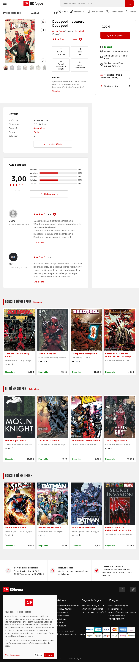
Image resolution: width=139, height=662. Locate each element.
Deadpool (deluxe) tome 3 (85, 353)
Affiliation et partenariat (92, 609)
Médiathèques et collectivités (122, 612)
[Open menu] (5, 3)
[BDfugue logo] (33, 3)
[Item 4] (31, 67)
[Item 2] (18, 67)
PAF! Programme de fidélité (94, 612)
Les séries (59, 622)
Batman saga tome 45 (49, 527)
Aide (64, 11)
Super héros (39, 128)
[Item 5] (38, 67)
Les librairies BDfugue (118, 605)
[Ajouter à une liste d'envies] (43, 21)
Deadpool (37, 302)
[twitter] (133, 589)
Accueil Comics (62, 615)
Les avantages (115, 609)
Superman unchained (16, 527)
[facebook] (122, 589)
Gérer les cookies (12, 655)
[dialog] (30, 627)
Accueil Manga (61, 612)
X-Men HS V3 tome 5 (48, 440)
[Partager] (43, 30)
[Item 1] (12, 67)
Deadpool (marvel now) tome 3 (17, 355)
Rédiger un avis (51, 194)
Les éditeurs (61, 619)
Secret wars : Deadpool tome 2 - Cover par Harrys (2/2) (118, 356)
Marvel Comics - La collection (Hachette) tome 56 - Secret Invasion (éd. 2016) (119, 531)
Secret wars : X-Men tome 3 (86, 440)
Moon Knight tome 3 (15, 440)
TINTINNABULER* (116, 619)
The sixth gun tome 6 (116, 440)
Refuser (38, 655)
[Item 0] (5, 67)
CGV (59, 658)
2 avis (74, 39)
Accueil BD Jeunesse (64, 609)
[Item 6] (44, 67)
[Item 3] (25, 67)
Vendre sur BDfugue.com (93, 605)
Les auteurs (60, 625)
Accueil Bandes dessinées (67, 605)
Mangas (35, 13)
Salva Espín (80, 31)
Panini (36, 132)
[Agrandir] (43, 60)
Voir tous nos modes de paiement (70, 634)
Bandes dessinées (12, 13)
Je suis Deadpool (47, 353)
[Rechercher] (129, 3)
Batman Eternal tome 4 (83, 527)
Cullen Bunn (58, 31)
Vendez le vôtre (111, 86)
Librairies (78, 11)
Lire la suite (39, 242)
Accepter (49, 655)
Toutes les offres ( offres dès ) (111, 76)
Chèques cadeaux (116, 615)
